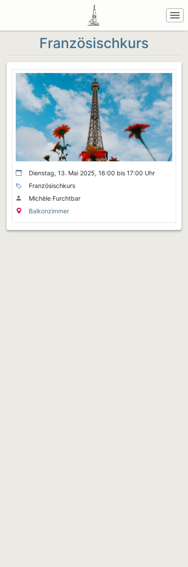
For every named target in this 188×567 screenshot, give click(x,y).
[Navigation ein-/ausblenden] (175, 15)
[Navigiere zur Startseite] (95, 15)
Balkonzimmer (49, 211)
